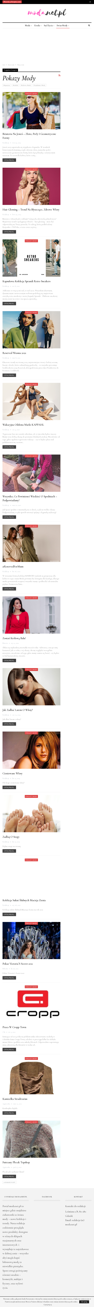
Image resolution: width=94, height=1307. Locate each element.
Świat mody (62, 25)
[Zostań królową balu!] (31, 615)
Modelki (15, 85)
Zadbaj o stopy (11, 837)
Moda (27, 25)
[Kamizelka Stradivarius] (31, 1075)
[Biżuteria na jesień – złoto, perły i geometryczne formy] (31, 110)
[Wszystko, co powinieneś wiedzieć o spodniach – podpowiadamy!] (31, 473)
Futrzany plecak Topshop (16, 1162)
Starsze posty (9, 1182)
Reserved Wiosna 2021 (14, 353)
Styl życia (48, 25)
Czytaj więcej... (9, 160)
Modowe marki (26, 85)
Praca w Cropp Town (14, 1027)
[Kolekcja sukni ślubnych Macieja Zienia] (31, 877)
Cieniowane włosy (12, 773)
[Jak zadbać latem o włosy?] (31, 686)
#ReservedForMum (13, 566)
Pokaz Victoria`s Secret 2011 (18, 963)
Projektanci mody (39, 85)
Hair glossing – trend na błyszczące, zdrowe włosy (31, 209)
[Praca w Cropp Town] (31, 1004)
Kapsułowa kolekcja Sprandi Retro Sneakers (26, 281)
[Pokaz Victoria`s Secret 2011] (31, 940)
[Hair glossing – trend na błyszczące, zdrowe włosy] (31, 186)
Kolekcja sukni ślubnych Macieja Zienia (24, 900)
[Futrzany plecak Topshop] (31, 1139)
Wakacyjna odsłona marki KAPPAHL (23, 424)
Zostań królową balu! (14, 638)
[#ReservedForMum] (31, 543)
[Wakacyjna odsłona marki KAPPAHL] (31, 401)
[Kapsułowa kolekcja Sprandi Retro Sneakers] (31, 258)
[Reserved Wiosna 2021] (31, 329)
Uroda (37, 25)
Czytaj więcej (48, 1305)
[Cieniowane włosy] (31, 750)
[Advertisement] (47, 45)
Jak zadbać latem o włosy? (18, 710)
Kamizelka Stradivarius (15, 1099)
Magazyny (6, 85)
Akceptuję (84, 1302)
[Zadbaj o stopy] (31, 813)
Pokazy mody (31, 93)
